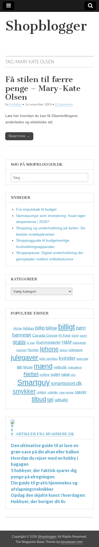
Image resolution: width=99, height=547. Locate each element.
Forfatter (15, 104)
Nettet (31, 374)
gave (75, 335)
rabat (65, 374)
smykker (24, 391)
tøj (50, 399)
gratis (19, 342)
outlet (55, 374)
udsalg (61, 399)
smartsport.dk (66, 383)
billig (40, 328)
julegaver (24, 357)
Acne (17, 328)
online (45, 374)
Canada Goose (45, 335)
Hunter (33, 350)
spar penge (66, 392)
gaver (83, 335)
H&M (67, 342)
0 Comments (64, 104)
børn (81, 328)
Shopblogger (46, 26)
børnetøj (21, 335)
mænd (43, 366)
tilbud (39, 399)
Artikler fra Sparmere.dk (45, 434)
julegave (76, 350)
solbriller (53, 392)
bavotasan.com (72, 542)
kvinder (67, 358)
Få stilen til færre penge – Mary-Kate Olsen (43, 88)
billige (51, 328)
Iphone (49, 349)
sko (73, 374)
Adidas (28, 328)
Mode (28, 367)
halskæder (79, 342)
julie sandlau (48, 359)
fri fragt (64, 335)
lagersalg (82, 358)
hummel (21, 350)
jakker (64, 350)
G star (31, 342)
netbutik (60, 367)
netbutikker (75, 367)
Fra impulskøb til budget (36, 209)
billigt (66, 326)
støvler (81, 392)
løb (19, 367)
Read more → (19, 136)
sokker (41, 392)
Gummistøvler (48, 342)
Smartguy (33, 382)
